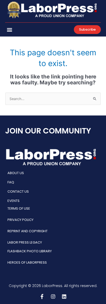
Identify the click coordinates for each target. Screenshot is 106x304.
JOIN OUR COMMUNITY (48, 130)
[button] (9, 29)
